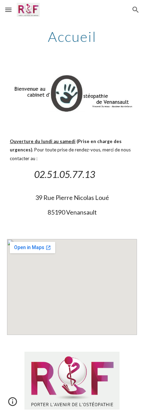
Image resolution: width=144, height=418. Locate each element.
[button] (8, 9)
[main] (72, 36)
